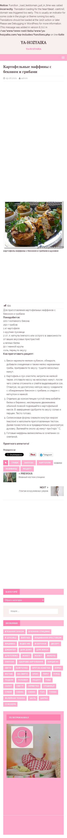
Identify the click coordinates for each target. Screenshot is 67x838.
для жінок (42, 650)
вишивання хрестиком (48, 638)
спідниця (48, 686)
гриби (15, 463)
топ (42, 692)
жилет (38, 656)
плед (57, 674)
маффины (11, 469)
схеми (31, 692)
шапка (44, 698)
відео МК (25, 644)
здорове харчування (31, 662)
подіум (9, 680)
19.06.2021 (11, 78)
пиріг (46, 674)
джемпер (10, 650)
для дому (26, 650)
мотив (9, 674)
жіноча (51, 656)
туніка (52, 692)
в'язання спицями (39, 631)
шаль (33, 698)
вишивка (10, 644)
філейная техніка (15, 698)
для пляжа (11, 656)
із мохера (10, 704)
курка (58, 668)
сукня (8, 692)
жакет (26, 656)
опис (35, 674)
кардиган (53, 662)
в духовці (10, 638)
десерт (55, 644)
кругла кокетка (41, 668)
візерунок (40, 644)
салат (8, 686)
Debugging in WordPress (25, 23)
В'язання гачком (14, 631)
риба (48, 680)
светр (19, 686)
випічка (25, 638)
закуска (28, 463)
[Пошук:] (33, 611)
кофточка (22, 668)
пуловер (23, 680)
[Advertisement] (33, 107)
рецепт (27, 469)
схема (19, 692)
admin (24, 78)
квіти (8, 668)
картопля (45, 463)
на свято (22, 674)
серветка (33, 686)
